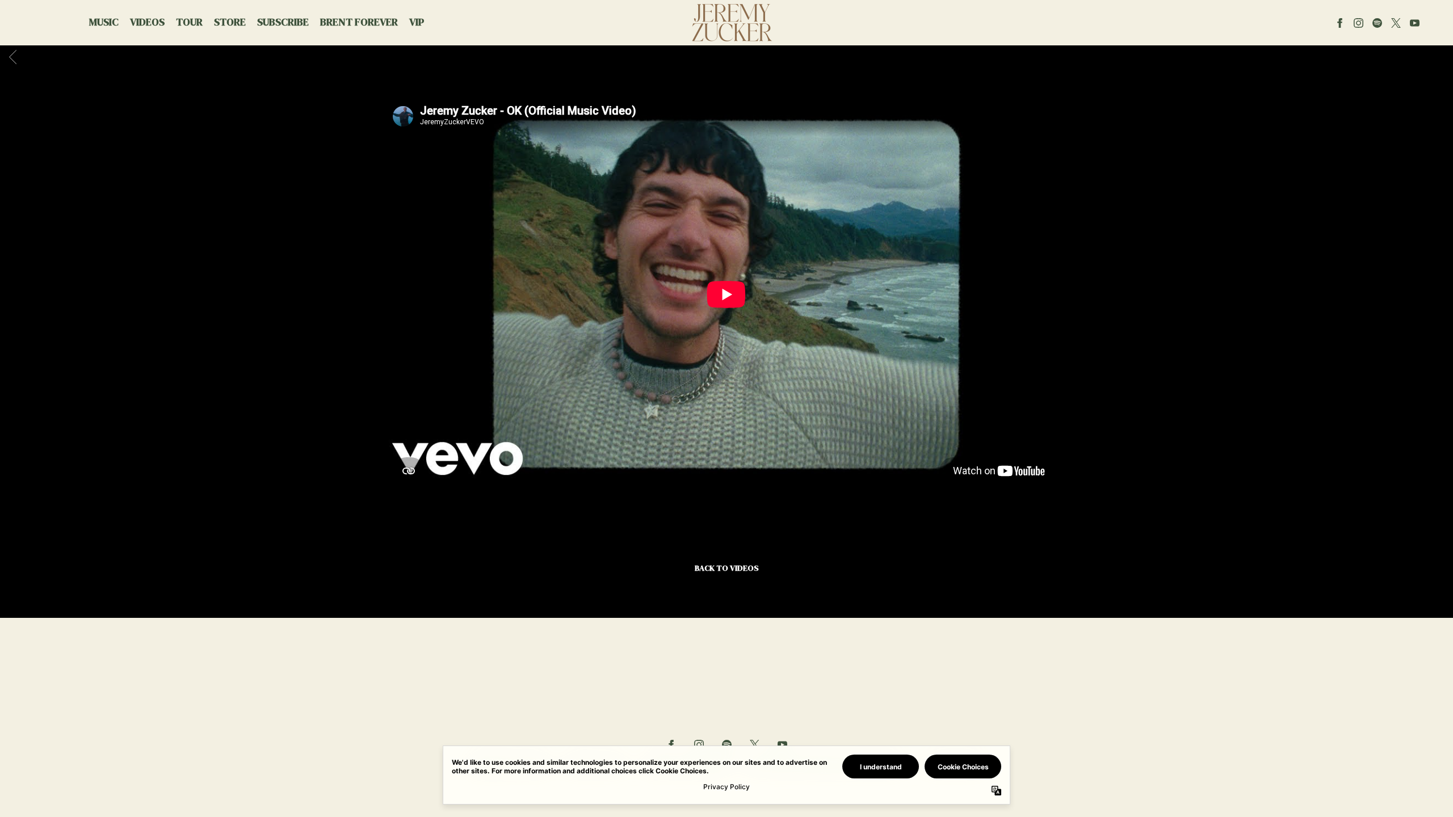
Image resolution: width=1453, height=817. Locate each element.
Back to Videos (727, 568)
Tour (189, 22)
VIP (416, 22)
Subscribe (283, 22)
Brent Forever (359, 22)
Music (104, 22)
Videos (147, 22)
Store (230, 22)
